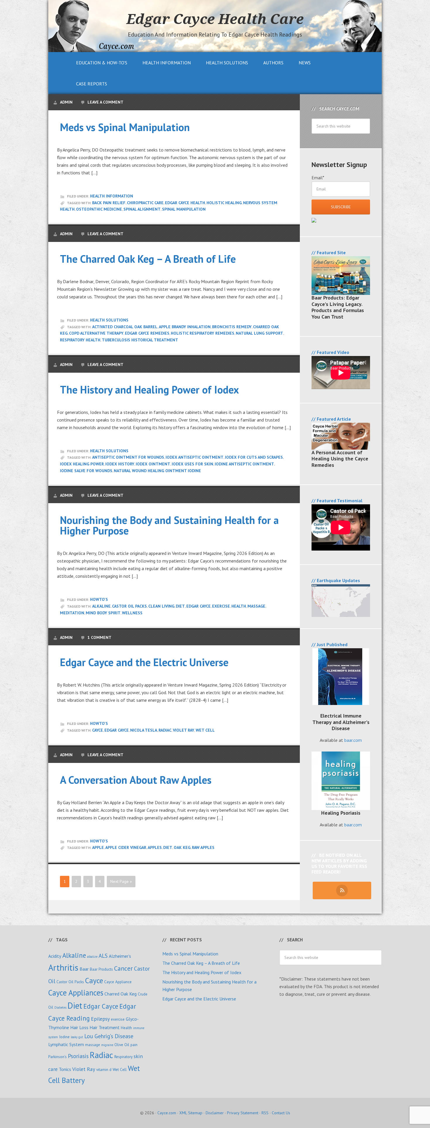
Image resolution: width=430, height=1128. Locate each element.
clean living (161, 606)
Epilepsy (100, 1018)
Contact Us (281, 1112)
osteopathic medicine (99, 209)
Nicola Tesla (143, 730)
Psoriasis (78, 1056)
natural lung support (259, 333)
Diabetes (60, 1007)
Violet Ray (183, 730)
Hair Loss (79, 1027)
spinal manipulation (184, 209)
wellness (132, 612)
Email (318, 177)
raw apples (203, 847)
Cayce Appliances (75, 993)
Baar (84, 969)
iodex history (119, 464)
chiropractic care (145, 202)
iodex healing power (82, 464)
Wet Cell (205, 730)
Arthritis (63, 967)
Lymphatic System (66, 1044)
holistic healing (224, 202)
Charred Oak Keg (120, 994)
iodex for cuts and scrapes (254, 457)
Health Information (111, 196)
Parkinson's (57, 1056)
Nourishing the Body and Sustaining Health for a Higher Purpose (169, 525)
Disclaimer (215, 1112)
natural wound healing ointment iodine (157, 470)
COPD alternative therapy (96, 333)
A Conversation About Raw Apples (135, 780)
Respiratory (123, 1056)
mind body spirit (103, 612)
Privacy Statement (242, 1112)
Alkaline (101, 606)
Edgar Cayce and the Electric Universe (144, 662)
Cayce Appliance (118, 981)
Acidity (54, 956)
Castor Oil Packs (129, 606)
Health (238, 606)
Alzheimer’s (120, 956)
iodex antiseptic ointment (194, 457)
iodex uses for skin (192, 464)
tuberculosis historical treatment (140, 340)
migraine (107, 1045)
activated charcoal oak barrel (124, 326)
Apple (98, 847)
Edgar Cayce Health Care (215, 19)
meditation (72, 612)
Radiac (165, 730)
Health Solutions (109, 320)
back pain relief (108, 202)
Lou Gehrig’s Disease (108, 1036)
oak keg (182, 847)
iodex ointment (153, 464)
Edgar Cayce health (185, 202)
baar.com (353, 740)
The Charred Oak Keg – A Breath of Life (148, 259)
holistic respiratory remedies (202, 333)
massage (256, 606)
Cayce (97, 730)
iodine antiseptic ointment (244, 464)
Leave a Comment (105, 102)
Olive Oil (121, 1044)
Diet (180, 606)
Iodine (64, 1036)
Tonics (65, 1069)
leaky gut (77, 1037)
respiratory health (80, 340)
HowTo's (99, 599)
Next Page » (121, 881)
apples (155, 847)
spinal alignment (142, 209)
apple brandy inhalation (185, 326)
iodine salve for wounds (86, 470)
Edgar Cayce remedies (147, 333)
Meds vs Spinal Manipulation (125, 127)
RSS (265, 1112)
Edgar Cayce (198, 606)
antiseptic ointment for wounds (128, 457)
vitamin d (103, 1069)
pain (133, 1044)
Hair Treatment (105, 1027)
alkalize (92, 957)
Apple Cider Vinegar (125, 847)
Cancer (123, 968)
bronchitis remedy (232, 326)
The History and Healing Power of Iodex (149, 389)
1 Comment (99, 637)
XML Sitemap (190, 1112)
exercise (221, 606)
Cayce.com (166, 1112)
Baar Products (101, 969)
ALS (103, 955)
